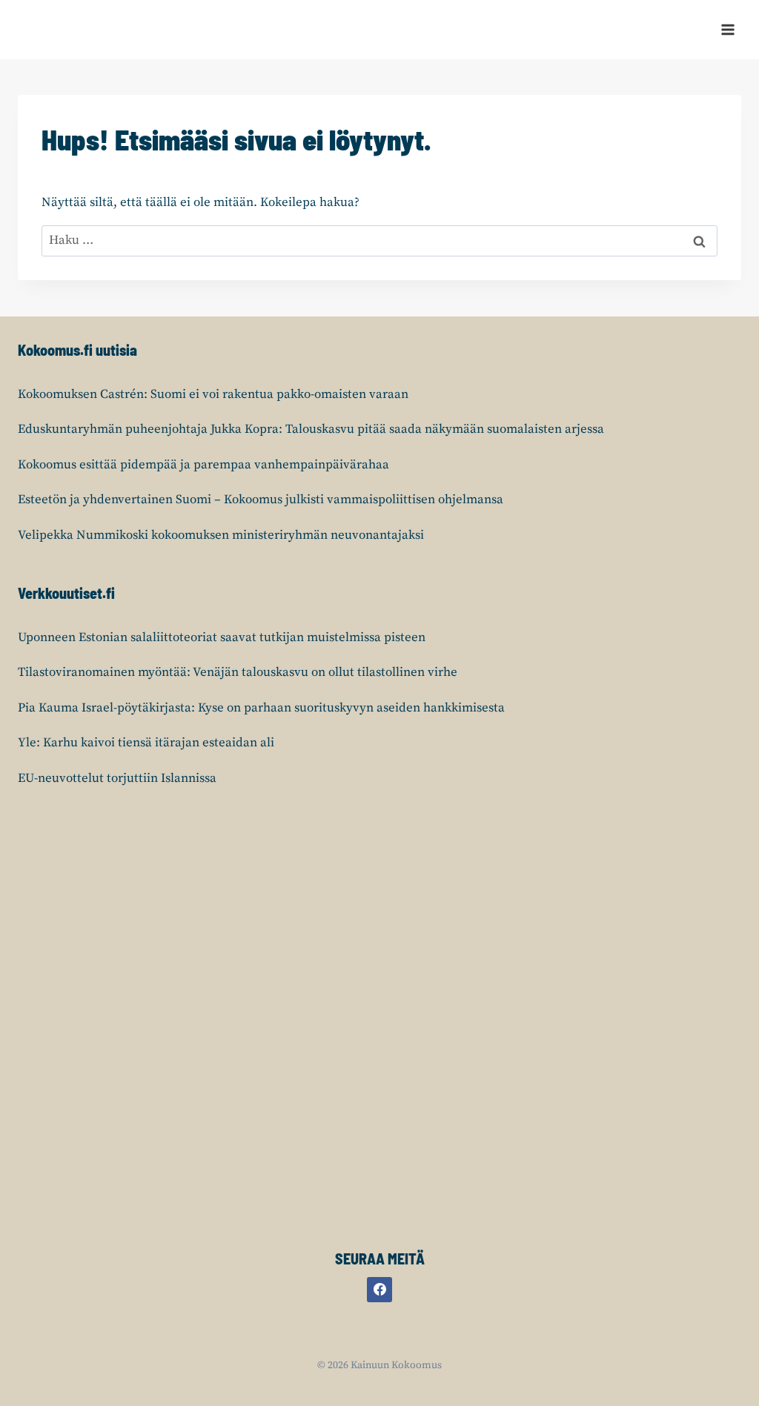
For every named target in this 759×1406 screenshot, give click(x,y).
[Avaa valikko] (727, 29)
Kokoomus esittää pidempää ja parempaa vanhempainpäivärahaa (203, 465)
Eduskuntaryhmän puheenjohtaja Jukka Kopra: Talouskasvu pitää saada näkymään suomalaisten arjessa (311, 429)
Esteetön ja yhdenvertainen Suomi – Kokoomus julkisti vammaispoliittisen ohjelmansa (260, 499)
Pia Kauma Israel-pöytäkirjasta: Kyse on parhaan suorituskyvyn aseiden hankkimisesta (261, 708)
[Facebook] (379, 1289)
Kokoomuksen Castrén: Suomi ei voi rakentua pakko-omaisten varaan (213, 394)
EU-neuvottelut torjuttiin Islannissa (117, 778)
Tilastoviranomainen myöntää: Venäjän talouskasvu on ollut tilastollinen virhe (237, 672)
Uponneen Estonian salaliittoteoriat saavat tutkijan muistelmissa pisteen (221, 637)
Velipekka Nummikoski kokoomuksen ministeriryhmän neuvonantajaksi (221, 535)
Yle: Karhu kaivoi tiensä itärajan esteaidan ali (146, 742)
